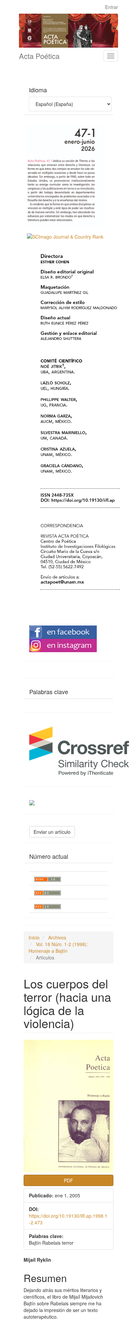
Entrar (111, 7)
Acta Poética (39, 56)
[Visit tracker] (32, 801)
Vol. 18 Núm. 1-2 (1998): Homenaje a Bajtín (58, 947)
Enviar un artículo (52, 831)
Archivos (57, 937)
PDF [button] (68, 1180)
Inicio (34, 937)
